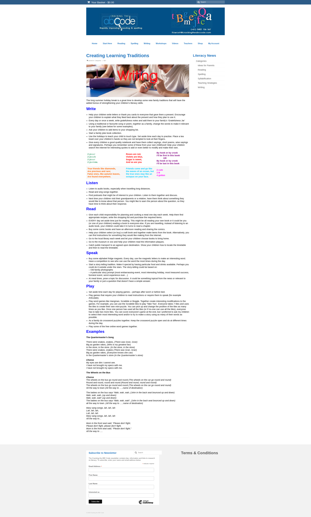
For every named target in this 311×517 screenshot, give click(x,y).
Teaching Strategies (207, 83)
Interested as (94, 492)
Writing (201, 87)
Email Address (95, 466)
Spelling (202, 74)
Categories (98, 60)
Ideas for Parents (206, 65)
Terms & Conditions (199, 453)
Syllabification (204, 78)
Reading (202, 70)
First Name (93, 475)
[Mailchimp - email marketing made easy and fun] (146, 504)
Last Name (93, 484)
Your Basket (102, 2)
